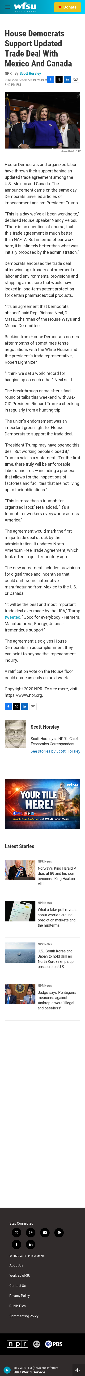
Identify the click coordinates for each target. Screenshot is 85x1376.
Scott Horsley (30, 73)
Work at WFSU (19, 1275)
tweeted (12, 617)
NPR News (45, 861)
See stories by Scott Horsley (55, 751)
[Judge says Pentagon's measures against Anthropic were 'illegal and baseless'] (20, 994)
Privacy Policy (19, 1296)
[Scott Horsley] (15, 734)
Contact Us (17, 1286)
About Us (16, 1265)
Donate (69, 7)
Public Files (17, 1306)
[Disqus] (42, 1144)
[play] (7, 1370)
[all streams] (78, 1370)
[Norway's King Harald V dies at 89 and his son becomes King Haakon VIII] (20, 870)
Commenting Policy (23, 1316)
